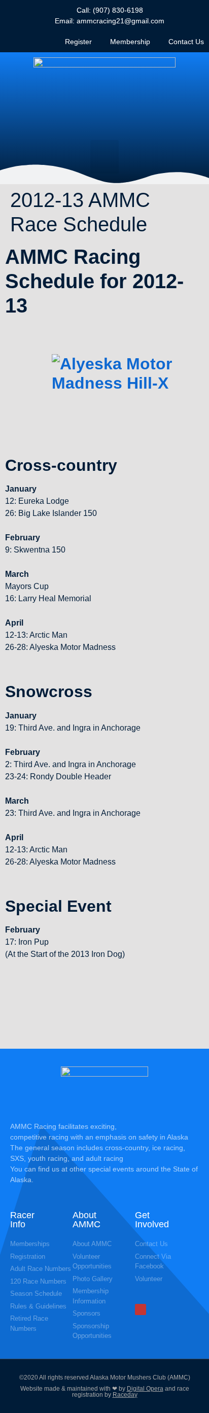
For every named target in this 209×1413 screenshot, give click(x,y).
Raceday (125, 1394)
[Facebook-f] (140, 1309)
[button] (104, 157)
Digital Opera (145, 1388)
